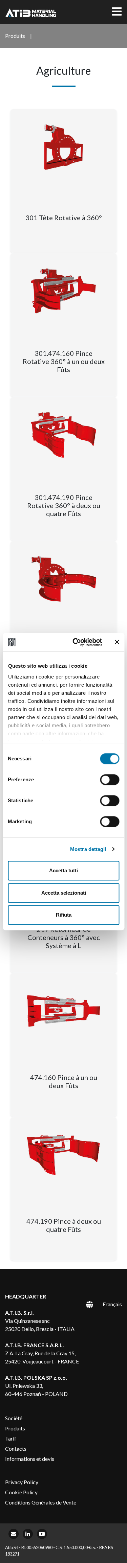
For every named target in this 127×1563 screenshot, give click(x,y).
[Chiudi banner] (116, 642)
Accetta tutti (63, 870)
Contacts (15, 1448)
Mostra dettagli (88, 849)
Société (13, 1418)
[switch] (109, 779)
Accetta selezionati (63, 893)
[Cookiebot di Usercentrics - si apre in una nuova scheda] (75, 642)
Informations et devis (29, 1458)
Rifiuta (63, 915)
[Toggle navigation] (117, 12)
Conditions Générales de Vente (40, 1502)
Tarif (10, 1438)
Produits (15, 1428)
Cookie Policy (21, 1492)
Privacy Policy (21, 1482)
